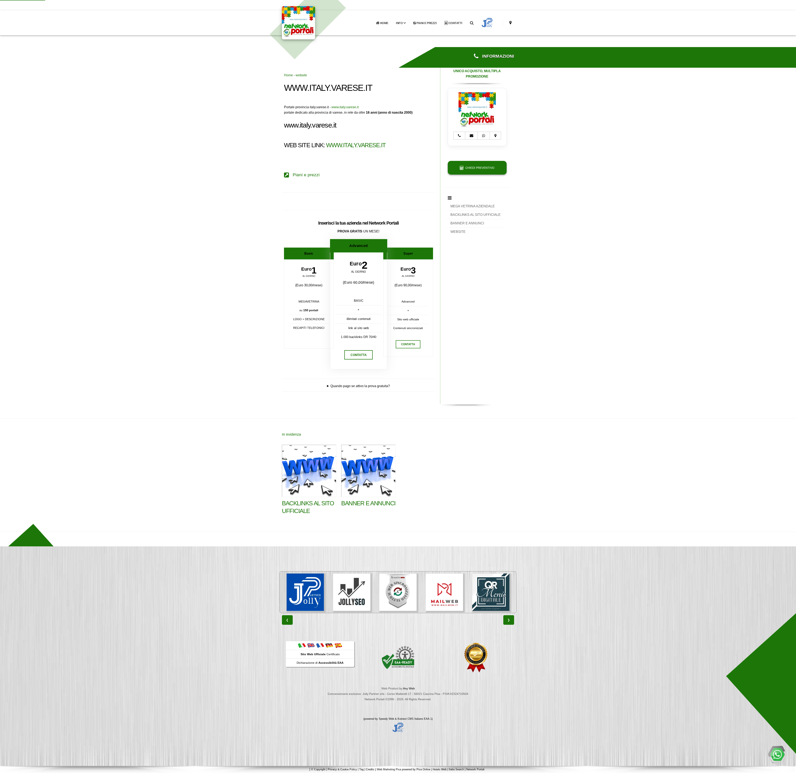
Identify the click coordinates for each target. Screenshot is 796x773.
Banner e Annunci (368, 503)
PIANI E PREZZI (426, 23)
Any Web (409, 688)
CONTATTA (358, 355)
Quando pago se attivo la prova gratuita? (360, 386)
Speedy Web (386, 718)
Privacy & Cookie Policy (342, 769)
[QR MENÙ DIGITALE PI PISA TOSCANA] (444, 592)
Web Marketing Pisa (389, 769)
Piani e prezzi (304, 174)
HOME (383, 23)
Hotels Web (440, 769)
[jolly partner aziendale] (487, 23)
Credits (370, 769)
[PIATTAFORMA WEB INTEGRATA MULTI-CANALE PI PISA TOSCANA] (351, 592)
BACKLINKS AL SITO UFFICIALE (475, 214)
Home (288, 75)
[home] (309, 22)
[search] (471, 23)
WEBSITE (458, 231)
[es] (338, 645)
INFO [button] (399, 23)
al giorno (308, 276)
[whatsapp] (777, 754)
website (301, 75)
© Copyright (318, 769)
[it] (302, 645)
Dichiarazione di (320, 662)
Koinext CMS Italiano (411, 718)
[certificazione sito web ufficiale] (476, 657)
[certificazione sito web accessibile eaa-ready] (398, 657)
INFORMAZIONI (496, 56)
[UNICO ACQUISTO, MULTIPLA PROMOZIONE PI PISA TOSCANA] (490, 592)
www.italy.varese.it (345, 107)
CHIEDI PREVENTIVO (479, 167)
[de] (329, 645)
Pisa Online (423, 769)
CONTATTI (455, 23)
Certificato (320, 654)
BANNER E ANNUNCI (467, 223)
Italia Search (456, 769)
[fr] (320, 645)
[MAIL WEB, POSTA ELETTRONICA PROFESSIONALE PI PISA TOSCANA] (398, 592)
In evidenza (291, 434)
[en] (311, 645)
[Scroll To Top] (789, 768)
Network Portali (475, 769)
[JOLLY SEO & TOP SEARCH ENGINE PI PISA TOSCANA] (305, 592)
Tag (361, 769)
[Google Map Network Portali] (510, 22)
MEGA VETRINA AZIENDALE (472, 206)
